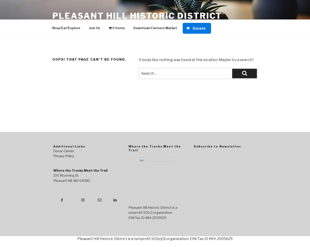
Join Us (94, 28)
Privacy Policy (63, 156)
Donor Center (63, 151)
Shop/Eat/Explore (66, 28)
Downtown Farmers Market (155, 28)
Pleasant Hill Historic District (137, 16)
